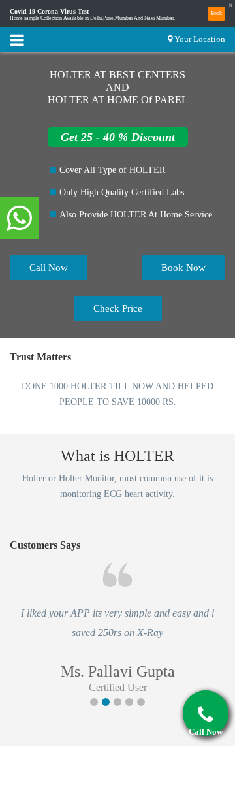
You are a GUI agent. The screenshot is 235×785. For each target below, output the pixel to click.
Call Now (48, 268)
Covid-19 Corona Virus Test (49, 11)
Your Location (199, 39)
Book (216, 13)
